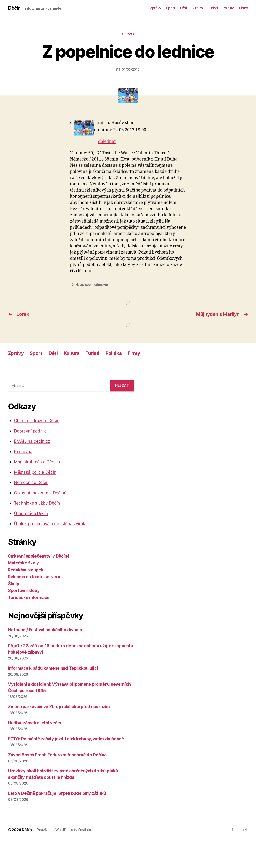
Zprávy (155, 8)
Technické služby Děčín (37, 503)
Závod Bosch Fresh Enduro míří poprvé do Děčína (57, 754)
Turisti (213, 8)
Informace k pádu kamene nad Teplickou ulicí (53, 668)
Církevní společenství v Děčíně (39, 556)
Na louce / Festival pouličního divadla (45, 629)
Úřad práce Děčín (31, 513)
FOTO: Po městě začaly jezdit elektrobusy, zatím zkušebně (66, 738)
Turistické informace (29, 597)
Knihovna (23, 451)
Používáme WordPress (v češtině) (64, 830)
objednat (107, 141)
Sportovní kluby (24, 590)
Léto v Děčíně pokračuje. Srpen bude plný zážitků (57, 793)
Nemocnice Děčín (31, 482)
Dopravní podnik (30, 431)
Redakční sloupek (25, 569)
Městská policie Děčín (35, 472)
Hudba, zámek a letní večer (35, 722)
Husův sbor (84, 285)
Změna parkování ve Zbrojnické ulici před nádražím (59, 706)
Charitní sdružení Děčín (36, 420)
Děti (183, 8)
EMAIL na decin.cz (32, 441)
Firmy (243, 8)
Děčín (14, 8)
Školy (13, 583)
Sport (170, 8)
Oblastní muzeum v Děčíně (40, 492)
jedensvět (100, 285)
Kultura (197, 8)
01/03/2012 (130, 69)
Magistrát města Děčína (37, 461)
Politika (228, 8)
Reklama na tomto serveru (34, 576)
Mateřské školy (23, 562)
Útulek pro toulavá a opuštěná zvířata (50, 523)
